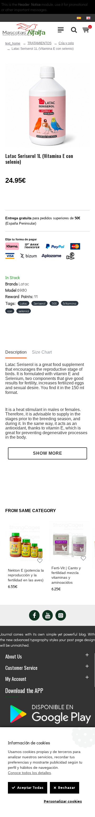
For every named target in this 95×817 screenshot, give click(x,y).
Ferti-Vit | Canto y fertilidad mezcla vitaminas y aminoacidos (66, 575)
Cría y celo (66, 43)
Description (16, 352)
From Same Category (30, 510)
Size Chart (42, 352)
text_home (12, 43)
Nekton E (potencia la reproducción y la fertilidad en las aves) (26, 575)
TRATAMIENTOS (39, 43)
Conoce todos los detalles (29, 773)
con (9, 311)
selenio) (23, 311)
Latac (24, 283)
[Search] (72, 30)
